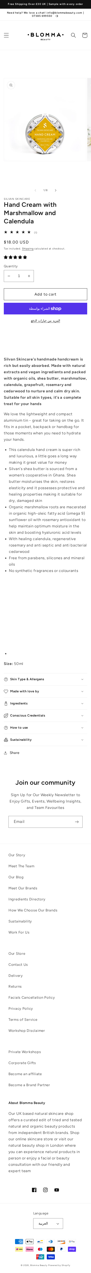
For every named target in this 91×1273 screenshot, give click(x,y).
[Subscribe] (76, 822)
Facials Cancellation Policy (31, 997)
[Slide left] (35, 190)
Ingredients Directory (27, 899)
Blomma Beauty (38, 1265)
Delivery (15, 975)
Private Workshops (24, 1052)
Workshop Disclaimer (26, 1030)
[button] (6, 35)
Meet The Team (21, 866)
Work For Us (19, 932)
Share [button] (14, 753)
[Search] (73, 35)
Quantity (11, 266)
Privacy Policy (20, 1008)
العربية (43, 1223)
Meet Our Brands (22, 888)
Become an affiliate (25, 1074)
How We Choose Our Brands (32, 910)
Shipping (28, 248)
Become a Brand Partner (29, 1085)
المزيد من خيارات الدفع (45, 320)
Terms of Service (22, 1019)
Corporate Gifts (22, 1063)
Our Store (16, 953)
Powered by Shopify (59, 1265)
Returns (15, 986)
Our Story (16, 855)
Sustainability (20, 921)
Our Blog (16, 877)
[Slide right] (55, 190)
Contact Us (18, 964)
